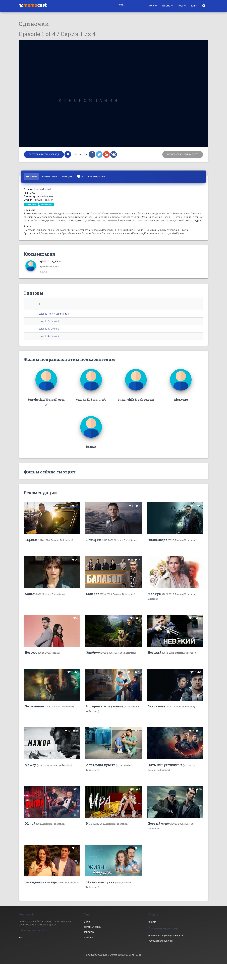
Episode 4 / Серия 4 (49, 266)
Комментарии (49, 176)
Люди (181, 6)
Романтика (31, 204)
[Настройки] (204, 6)
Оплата (152, 922)
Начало (153, 6)
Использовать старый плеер (182, 154)
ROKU (21, 937)
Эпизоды (67, 176)
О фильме (31, 176)
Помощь (88, 937)
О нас (87, 922)
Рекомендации (96, 176)
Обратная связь (92, 927)
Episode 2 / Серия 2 (49, 321)
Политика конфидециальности (165, 936)
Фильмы (166, 6)
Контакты (89, 932)
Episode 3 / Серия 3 (49, 328)
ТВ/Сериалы (46, 204)
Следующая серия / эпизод (44, 154)
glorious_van (50, 261)
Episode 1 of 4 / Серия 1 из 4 (54, 313)
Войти (194, 6)
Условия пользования (160, 941)
